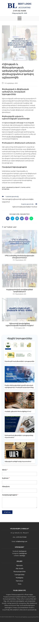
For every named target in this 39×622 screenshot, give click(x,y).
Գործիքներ (19, 578)
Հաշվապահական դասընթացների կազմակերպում (19, 290)
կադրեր (28, 187)
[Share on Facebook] (8, 218)
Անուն (5, 470)
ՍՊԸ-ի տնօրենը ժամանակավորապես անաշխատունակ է (19, 257)
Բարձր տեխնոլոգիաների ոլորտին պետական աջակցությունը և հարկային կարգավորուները (19, 386)
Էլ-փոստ (6, 478)
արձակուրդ (17, 187)
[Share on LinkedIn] (17, 218)
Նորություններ (19, 574)
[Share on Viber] (26, 218)
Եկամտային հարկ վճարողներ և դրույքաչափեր (19, 361)
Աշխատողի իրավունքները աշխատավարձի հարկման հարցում (19, 324)
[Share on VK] (22, 218)
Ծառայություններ (20, 571)
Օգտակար (19, 581)
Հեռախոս (6, 486)
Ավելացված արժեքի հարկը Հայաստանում (18, 461)
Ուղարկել (7, 512)
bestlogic (22, 555)
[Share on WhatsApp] (31, 218)
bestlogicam (22, 551)
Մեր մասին (19, 568)
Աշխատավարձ (10, 187)
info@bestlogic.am (21, 541)
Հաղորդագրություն (10, 495)
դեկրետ (23, 187)
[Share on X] (12, 218)
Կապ (19, 584)
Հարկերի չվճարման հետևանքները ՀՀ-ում (18, 411)
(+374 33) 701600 (19, 11)
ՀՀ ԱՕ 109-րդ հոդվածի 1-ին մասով (18, 136)
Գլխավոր (19, 565)
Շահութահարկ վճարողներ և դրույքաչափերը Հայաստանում (19, 436)
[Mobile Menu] (20, 18)
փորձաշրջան (5, 189)
